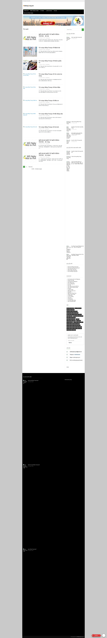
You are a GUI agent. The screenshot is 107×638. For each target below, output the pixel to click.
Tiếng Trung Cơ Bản (71, 294)
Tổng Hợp (69, 297)
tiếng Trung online (71, 317)
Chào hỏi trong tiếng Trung (76, 121)
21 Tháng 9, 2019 (42, 77)
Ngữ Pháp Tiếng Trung (72, 293)
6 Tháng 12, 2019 (42, 64)
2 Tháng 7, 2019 (41, 128)
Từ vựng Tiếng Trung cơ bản (73, 323)
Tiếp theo (30, 166)
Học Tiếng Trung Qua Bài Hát (73, 286)
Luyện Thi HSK (70, 289)
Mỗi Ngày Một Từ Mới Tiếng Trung (74, 314)
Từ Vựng (78, 320)
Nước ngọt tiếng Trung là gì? (76, 37)
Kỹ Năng (69, 288)
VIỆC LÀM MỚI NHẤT (72, 301)
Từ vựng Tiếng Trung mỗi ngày (73, 325)
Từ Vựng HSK (70, 298)
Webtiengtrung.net (80, 636)
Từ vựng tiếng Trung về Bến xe (49, 100)
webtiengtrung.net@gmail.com (76, 351)
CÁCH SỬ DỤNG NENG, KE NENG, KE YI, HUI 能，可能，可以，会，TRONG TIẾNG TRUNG (77, 162)
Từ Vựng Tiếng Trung (72, 300)
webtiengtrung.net (76, 357)
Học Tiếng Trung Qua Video (73, 287)
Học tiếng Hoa (78, 308)
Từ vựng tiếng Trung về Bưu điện (49, 87)
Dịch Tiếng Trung (71, 282)
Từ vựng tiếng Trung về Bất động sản (51, 114)
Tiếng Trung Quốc (71, 319)
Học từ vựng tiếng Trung (72, 312)
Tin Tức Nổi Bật (71, 296)
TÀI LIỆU (55, 10)
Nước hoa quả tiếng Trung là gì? (74, 267)
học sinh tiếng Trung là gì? (72, 271)
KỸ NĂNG (42, 10)
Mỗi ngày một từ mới (71, 290)
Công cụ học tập (71, 280)
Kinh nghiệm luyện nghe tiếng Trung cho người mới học (76, 134)
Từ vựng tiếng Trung (78, 322)
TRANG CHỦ (26, 10)
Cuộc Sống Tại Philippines (72, 281)
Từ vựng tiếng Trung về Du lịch (49, 127)
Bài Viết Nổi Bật (70, 308)
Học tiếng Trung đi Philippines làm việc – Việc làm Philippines (77, 247)
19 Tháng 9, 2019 (42, 102)
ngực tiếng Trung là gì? (72, 269)
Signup (70, 342)
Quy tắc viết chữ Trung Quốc (76, 140)
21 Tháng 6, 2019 (42, 143)
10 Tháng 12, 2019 (42, 49)
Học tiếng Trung (70, 309)
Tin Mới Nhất (70, 295)
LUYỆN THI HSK (49, 10)
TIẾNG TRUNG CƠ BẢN (34, 10)
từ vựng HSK (69, 322)
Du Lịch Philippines (71, 283)
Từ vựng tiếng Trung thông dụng (74, 328)
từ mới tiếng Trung (71, 320)
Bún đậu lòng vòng (68, 379)
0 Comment (48, 49)
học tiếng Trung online (72, 311)
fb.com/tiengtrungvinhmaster (77, 360)
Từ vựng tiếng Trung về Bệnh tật (49, 47)
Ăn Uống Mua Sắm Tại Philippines (74, 279)
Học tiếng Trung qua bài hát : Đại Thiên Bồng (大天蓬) (77, 255)
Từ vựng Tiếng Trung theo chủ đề (74, 326)
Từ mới (77, 319)
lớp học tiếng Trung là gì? (72, 270)
